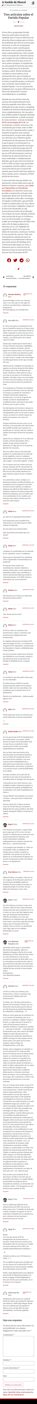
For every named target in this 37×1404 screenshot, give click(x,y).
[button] (33, 3)
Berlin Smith (13, 731)
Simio (10, 511)
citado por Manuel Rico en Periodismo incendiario (18, 188)
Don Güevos (12, 872)
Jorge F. (11, 824)
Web (5, 1376)
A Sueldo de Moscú (14, 2)
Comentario (8, 1335)
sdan (10, 709)
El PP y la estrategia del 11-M (13, 122)
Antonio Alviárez (14, 294)
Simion (11, 590)
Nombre (7, 1360)
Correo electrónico (11, 1368)
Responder (6, 312)
